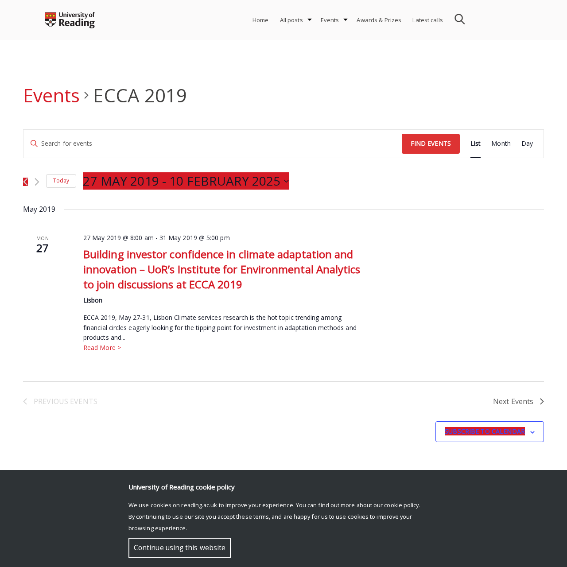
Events (330, 20)
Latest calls (427, 20)
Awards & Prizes (379, 20)
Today (61, 180)
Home (260, 20)
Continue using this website (179, 547)
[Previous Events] (25, 182)
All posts (291, 20)
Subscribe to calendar (485, 431)
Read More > (102, 347)
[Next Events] (37, 182)
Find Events (431, 143)
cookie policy (401, 505)
